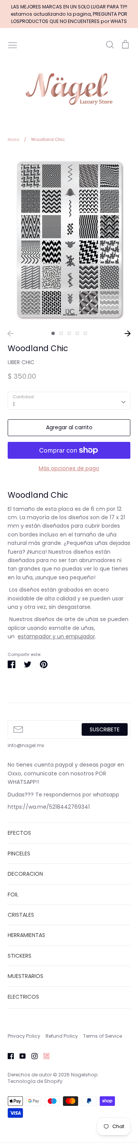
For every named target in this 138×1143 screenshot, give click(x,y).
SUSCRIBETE (105, 729)
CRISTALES (21, 915)
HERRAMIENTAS (26, 935)
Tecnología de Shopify (35, 1081)
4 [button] (77, 333)
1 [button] (53, 333)
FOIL (13, 894)
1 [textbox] (14, 404)
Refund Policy (62, 1036)
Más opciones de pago (69, 468)
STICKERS (19, 956)
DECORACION (25, 874)
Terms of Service (102, 1036)
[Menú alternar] (13, 44)
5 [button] (85, 333)
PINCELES (19, 853)
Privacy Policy (24, 1036)
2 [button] (61, 333)
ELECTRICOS (23, 997)
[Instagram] (32, 1056)
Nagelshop (84, 1074)
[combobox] (69, 400)
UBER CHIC (21, 362)
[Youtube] (20, 1056)
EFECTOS (19, 833)
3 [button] (69, 333)
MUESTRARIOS (25, 976)
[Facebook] (8, 1056)
